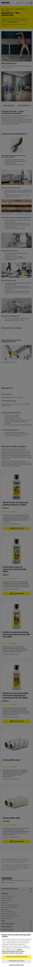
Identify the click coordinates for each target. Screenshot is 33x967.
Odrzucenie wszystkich (16, 961)
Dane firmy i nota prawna (16, 953)
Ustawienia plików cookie (16, 965)
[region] (16, 949)
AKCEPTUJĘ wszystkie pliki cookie (16, 956)
